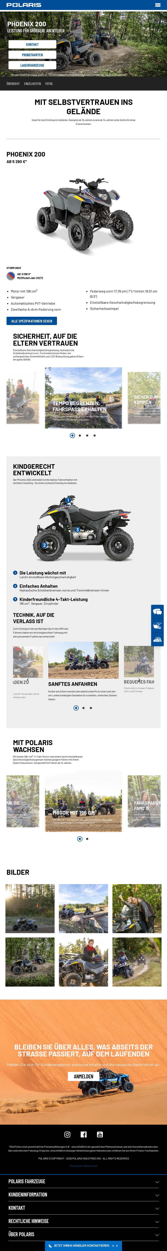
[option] (83, 398)
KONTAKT (16, 1208)
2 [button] (79, 435)
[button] (23, 406)
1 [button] (72, 435)
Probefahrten (32, 54)
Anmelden (83, 1076)
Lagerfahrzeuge (32, 65)
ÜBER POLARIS (21, 1234)
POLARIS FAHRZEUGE (26, 1181)
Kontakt (32, 44)
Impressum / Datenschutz (84, 1165)
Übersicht (13, 83)
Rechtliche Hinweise (28, 1221)
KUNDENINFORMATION (27, 1194)
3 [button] (87, 435)
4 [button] (94, 435)
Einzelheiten (32, 83)
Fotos (49, 83)
